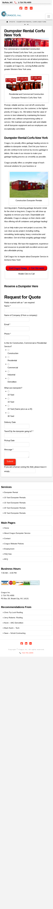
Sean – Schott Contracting (14, 633)
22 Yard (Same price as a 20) (20, 409)
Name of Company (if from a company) (20, 315)
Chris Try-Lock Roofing (13, 612)
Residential (12, 360)
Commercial (13, 367)
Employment (9, 549)
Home (6, 528)
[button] (48, 16)
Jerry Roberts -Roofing (13, 618)
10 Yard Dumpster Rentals (15, 497)
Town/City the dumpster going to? (18, 431)
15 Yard (11, 402)
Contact (7, 538)
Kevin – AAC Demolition (13, 623)
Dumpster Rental (11, 492)
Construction (13, 353)
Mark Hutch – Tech (11, 628)
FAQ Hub (8, 554)
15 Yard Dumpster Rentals (15, 503)
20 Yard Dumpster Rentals (15, 508)
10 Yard (11, 395)
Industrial (11, 375)
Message (8, 449)
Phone (7, 334)
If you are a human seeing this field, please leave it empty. (25, 469)
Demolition (12, 382)
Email (7, 324)
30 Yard (11, 416)
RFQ (6, 559)
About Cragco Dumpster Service (17, 533)
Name (7, 306)
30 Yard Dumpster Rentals (15, 513)
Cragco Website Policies (14, 544)
